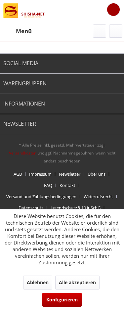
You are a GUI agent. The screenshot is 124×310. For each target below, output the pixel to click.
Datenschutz (31, 208)
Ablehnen (38, 282)
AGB (18, 174)
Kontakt (67, 185)
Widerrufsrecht (98, 196)
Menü (24, 31)
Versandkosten (22, 153)
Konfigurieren (62, 299)
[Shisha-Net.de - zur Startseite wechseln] (25, 10)
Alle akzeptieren (77, 282)
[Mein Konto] (115, 31)
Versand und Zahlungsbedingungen (41, 196)
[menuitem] (17, 31)
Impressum (40, 174)
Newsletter (69, 174)
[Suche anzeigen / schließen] (99, 31)
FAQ (48, 185)
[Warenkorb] (113, 9)
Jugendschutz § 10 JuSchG (76, 208)
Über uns (96, 174)
